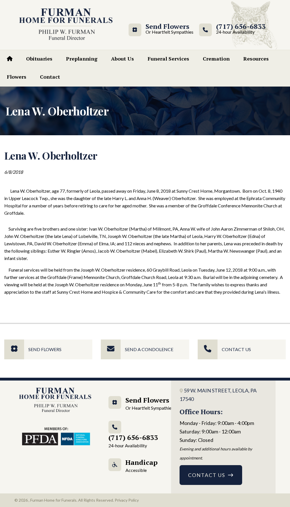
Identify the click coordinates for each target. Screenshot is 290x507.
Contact (50, 76)
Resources (256, 58)
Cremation (216, 58)
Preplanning (81, 58)
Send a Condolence (149, 349)
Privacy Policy (127, 500)
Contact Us (236, 349)
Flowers (16, 76)
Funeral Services (168, 58)
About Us (122, 58)
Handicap (141, 465)
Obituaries (39, 58)
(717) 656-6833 (241, 29)
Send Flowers (167, 29)
